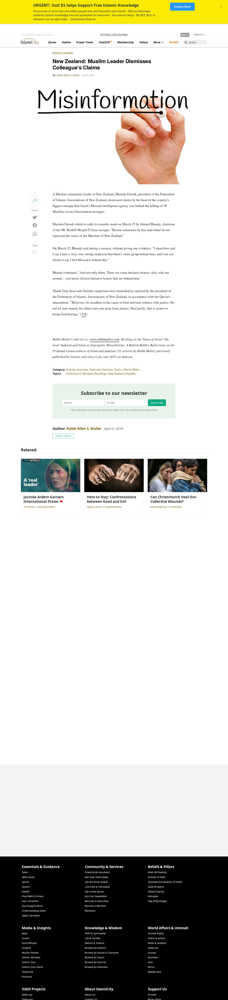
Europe (152, 952)
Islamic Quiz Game (32, 967)
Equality (131, 373)
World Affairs (63, 53)
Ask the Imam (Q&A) (96, 881)
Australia (82, 369)
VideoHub (27, 971)
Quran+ (26, 886)
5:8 (84, 314)
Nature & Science (94, 943)
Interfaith (176, 506)
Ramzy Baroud (158, 506)
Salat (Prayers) (156, 886)
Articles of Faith (156, 877)
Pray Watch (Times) (32, 896)
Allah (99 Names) (157, 872)
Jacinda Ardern (46, 506)
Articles (70, 369)
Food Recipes (29, 943)
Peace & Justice (156, 938)
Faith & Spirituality (95, 933)
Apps (25, 933)
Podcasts (27, 976)
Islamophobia (114, 506)
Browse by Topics (94, 957)
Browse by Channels (96, 967)
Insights (26, 947)
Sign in (185, 34)
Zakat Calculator (31, 915)
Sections (107, 369)
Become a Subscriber (97, 901)
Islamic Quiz (29, 962)
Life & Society (92, 938)
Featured (95, 369)
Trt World (29, 506)
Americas (153, 947)
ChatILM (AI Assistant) (97, 872)
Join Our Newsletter (96, 896)
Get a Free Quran (94, 891)
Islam (25, 872)
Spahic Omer (94, 506)
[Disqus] (114, 806)
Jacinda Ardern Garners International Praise (178, 994)
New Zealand (116, 373)
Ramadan (153, 896)
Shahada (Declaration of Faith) (165, 881)
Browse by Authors (95, 947)
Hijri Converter (30, 901)
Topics (118, 369)
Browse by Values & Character (102, 952)
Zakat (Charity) (156, 891)
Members (90, 910)
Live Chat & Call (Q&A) (97, 886)
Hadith (26, 891)
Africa (151, 967)
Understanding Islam (34, 910)
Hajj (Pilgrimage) (157, 901)
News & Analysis (157, 943)
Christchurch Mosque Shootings (86, 373)
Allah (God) (28, 877)
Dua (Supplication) (32, 905)
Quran (25, 881)
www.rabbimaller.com (104, 339)
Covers (26, 938)
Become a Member (95, 905)
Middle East (154, 971)
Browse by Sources (95, 962)
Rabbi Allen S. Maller (84, 428)
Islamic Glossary (31, 957)
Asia (150, 962)
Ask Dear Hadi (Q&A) (96, 877)
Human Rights (156, 933)
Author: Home (63, 435)
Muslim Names (30, 952)
